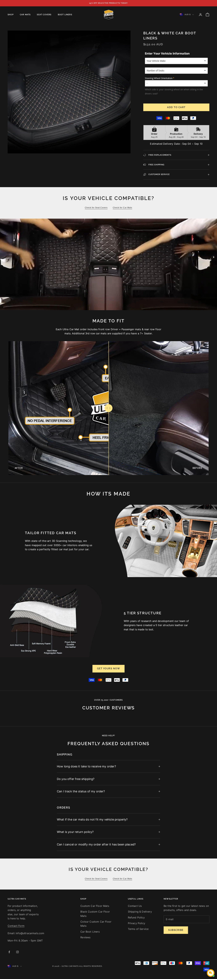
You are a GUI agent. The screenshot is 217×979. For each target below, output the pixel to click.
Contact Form (16, 925)
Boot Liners (65, 15)
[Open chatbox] (210, 973)
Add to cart (176, 107)
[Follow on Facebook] (9, 952)
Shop (11, 15)
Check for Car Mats (122, 208)
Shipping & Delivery (140, 911)
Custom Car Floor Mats (94, 905)
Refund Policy (136, 917)
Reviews (85, 937)
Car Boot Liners (89, 931)
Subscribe (175, 930)
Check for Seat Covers (96, 208)
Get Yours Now (108, 668)
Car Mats (25, 15)
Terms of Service (138, 929)
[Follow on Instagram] (17, 952)
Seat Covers (44, 15)
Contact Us (135, 905)
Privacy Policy (136, 923)
